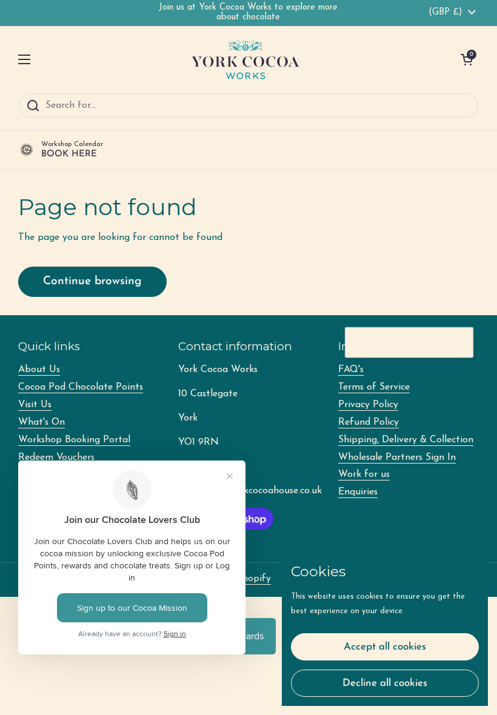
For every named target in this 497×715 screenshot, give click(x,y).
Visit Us (35, 405)
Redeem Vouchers (56, 457)
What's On (41, 422)
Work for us (364, 474)
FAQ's (351, 369)
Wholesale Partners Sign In (397, 457)
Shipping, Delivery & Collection (405, 440)
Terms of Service (374, 387)
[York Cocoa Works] (245, 59)
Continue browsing (92, 281)
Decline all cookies (384, 683)
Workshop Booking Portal (74, 440)
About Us (39, 369)
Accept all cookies (385, 647)
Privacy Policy (368, 405)
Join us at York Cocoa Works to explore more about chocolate (248, 12)
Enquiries (358, 492)
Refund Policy (368, 422)
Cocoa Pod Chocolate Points (80, 387)
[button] (467, 59)
